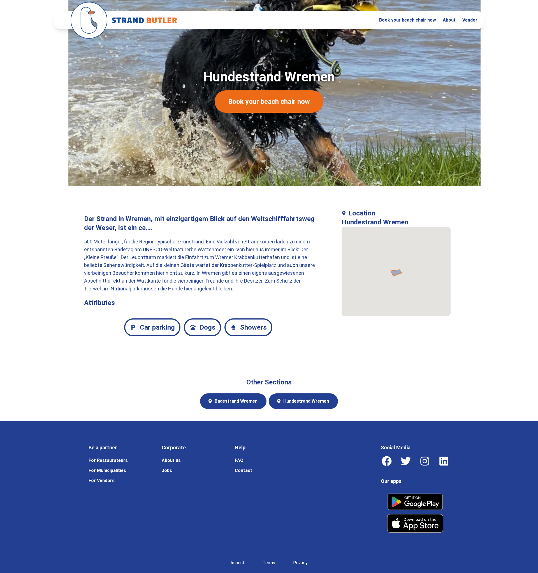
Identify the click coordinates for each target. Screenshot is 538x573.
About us (171, 460)
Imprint (238, 562)
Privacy (300, 562)
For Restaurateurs (108, 460)
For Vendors (102, 480)
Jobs (167, 470)
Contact (243, 470)
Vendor (469, 20)
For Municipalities (107, 470)
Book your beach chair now (407, 20)
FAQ (239, 460)
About (449, 20)
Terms (269, 562)
